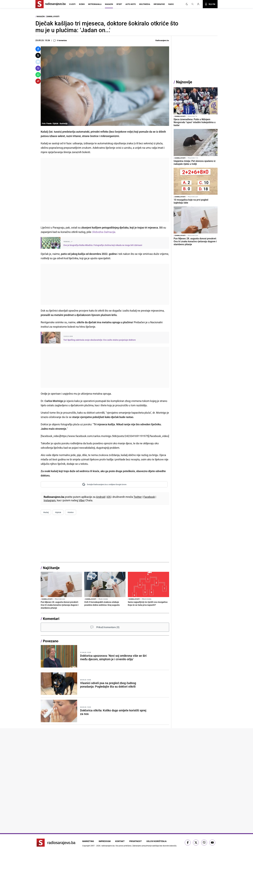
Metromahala (94, 4)
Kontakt (120, 841)
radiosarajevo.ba (108, 845)
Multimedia (144, 4)
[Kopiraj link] (38, 81)
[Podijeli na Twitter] (38, 55)
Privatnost (135, 841)
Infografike (159, 4)
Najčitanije (51, 567)
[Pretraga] (192, 4)
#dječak (58, 512)
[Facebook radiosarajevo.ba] (188, 842)
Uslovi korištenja (156, 841)
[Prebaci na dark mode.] (187, 4)
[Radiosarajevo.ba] (56, 843)
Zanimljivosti (52, 16)
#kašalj (46, 512)
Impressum (105, 841)
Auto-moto (130, 4)
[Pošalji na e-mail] (38, 61)
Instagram (50, 500)
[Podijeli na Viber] (38, 68)
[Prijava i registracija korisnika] (199, 4)
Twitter (138, 497)
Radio (171, 4)
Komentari (51, 618)
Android (100, 497)
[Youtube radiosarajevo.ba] (212, 842)
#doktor (70, 512)
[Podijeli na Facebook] (38, 49)
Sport (119, 4)
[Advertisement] (105, 190)
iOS (109, 497)
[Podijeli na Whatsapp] (38, 74)
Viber (82, 500)
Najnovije (184, 82)
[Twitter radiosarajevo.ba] (196, 842)
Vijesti (72, 4)
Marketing (88, 841)
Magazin (109, 4)
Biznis (82, 4)
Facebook (149, 497)
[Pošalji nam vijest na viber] (204, 842)
